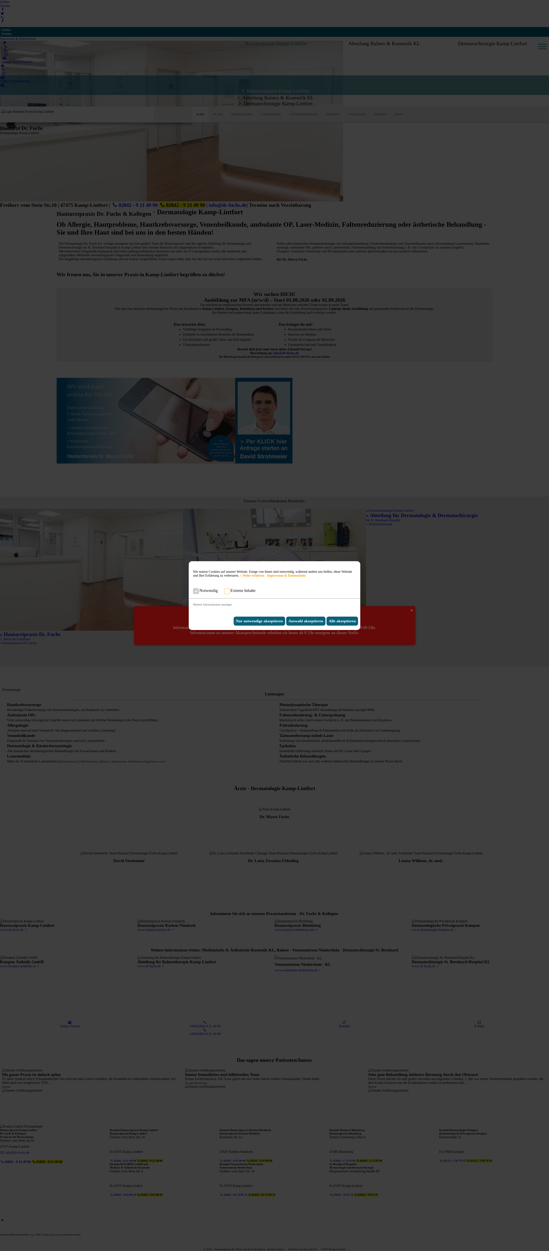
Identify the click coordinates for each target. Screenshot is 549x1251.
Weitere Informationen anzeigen (212, 604)
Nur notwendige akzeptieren (259, 621)
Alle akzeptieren (342, 621)
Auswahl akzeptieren (305, 621)
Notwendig (208, 590)
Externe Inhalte (243, 590)
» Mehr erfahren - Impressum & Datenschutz (273, 575)
